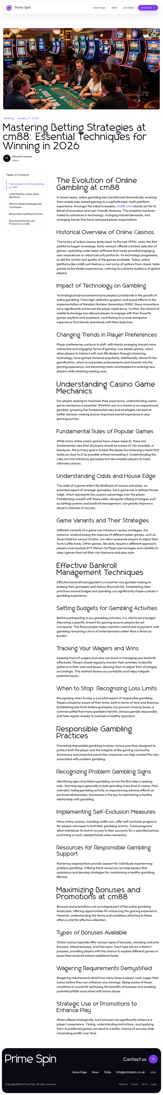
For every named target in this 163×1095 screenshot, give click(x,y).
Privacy (134, 1084)
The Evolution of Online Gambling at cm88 (26, 185)
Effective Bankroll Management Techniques (25, 205)
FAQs (107, 1072)
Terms (145, 1084)
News (95, 1072)
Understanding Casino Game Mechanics (24, 195)
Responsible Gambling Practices (26, 214)
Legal (153, 1084)
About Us (123, 1084)
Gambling (8, 118)
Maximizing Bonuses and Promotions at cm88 (22, 222)
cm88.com (124, 206)
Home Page (79, 1072)
